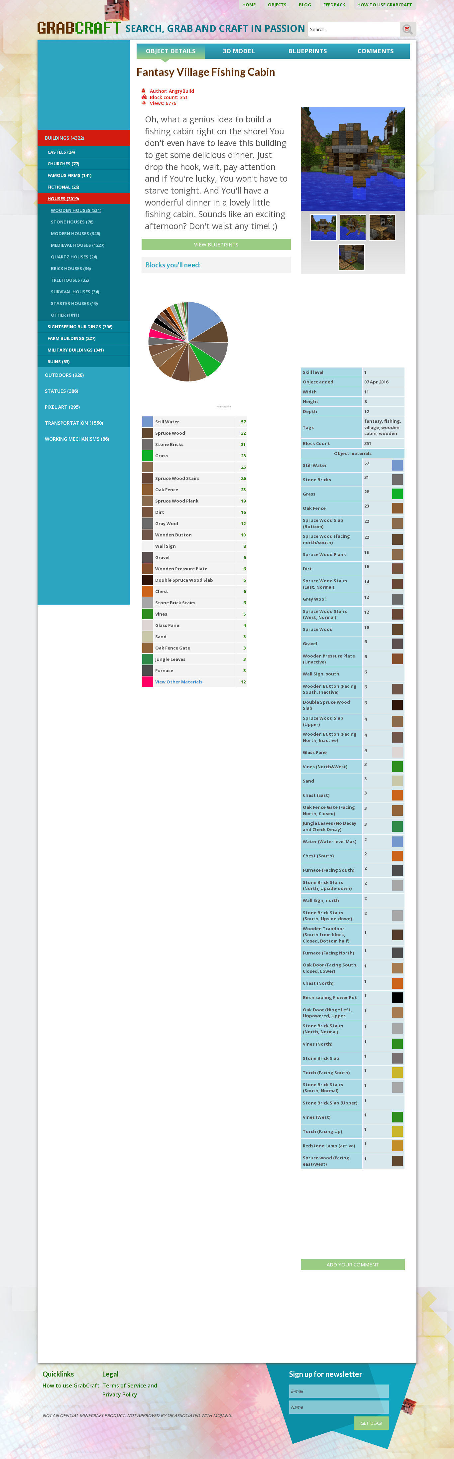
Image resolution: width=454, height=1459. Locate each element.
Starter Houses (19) (74, 303)
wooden (388, 433)
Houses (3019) (63, 199)
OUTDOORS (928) (64, 375)
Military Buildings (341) (76, 350)
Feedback (334, 5)
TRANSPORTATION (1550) (74, 423)
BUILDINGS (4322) (64, 138)
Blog (305, 5)
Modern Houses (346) (75, 233)
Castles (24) (61, 152)
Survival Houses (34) (75, 292)
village (371, 427)
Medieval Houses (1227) (77, 245)
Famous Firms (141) (69, 175)
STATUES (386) (61, 391)
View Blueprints (216, 244)
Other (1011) (65, 315)
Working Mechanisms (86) (77, 439)
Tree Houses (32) (70, 280)
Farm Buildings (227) (71, 338)
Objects (277, 5)
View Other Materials (178, 682)
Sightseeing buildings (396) (80, 327)
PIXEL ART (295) (62, 407)
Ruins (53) (58, 362)
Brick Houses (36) (71, 268)
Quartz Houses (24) (74, 257)
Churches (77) (63, 164)
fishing (392, 421)
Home (249, 5)
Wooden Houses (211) (76, 210)
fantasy (373, 421)
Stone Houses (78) (72, 222)
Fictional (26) (63, 187)
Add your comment (353, 1264)
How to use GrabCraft (385, 5)
